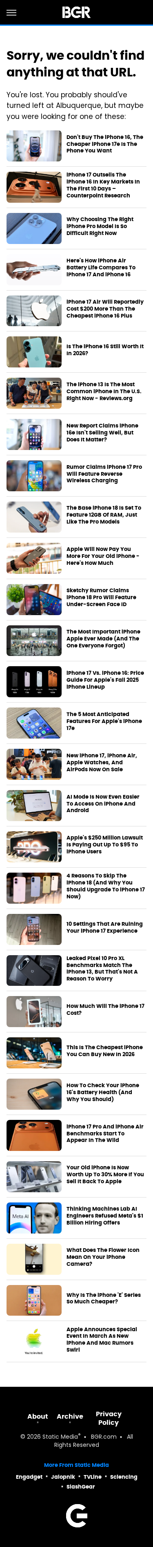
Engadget (29, 1476)
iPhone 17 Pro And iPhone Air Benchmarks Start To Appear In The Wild (105, 1134)
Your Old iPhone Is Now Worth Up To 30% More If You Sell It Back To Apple (105, 1174)
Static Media (60, 1437)
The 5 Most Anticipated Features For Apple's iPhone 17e (104, 721)
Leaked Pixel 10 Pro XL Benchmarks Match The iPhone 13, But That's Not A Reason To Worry (102, 969)
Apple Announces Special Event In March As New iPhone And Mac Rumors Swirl (102, 1340)
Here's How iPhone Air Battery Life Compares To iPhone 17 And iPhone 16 (101, 267)
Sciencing (123, 1476)
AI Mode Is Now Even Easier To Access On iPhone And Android (103, 804)
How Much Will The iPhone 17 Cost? (105, 1009)
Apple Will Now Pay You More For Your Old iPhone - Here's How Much (103, 556)
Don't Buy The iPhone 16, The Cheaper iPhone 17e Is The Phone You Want (105, 144)
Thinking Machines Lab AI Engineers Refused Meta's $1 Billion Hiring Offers (105, 1216)
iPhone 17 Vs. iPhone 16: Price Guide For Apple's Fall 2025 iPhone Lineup (105, 680)
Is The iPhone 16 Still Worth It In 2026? (105, 350)
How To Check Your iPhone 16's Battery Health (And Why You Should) (103, 1092)
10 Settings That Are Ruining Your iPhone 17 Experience (105, 927)
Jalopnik (63, 1476)
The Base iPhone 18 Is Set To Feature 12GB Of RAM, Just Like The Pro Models (104, 515)
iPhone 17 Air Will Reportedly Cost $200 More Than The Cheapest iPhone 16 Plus (105, 309)
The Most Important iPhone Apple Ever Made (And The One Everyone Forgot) (103, 639)
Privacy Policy (109, 1418)
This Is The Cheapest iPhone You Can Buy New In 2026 (105, 1051)
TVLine (93, 1476)
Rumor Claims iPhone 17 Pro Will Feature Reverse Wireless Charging (104, 474)
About (37, 1416)
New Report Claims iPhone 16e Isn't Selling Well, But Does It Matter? (102, 433)
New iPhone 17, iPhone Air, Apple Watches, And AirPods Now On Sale (102, 762)
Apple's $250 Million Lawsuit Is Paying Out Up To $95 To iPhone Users (105, 845)
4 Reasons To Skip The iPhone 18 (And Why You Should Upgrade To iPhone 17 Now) (106, 886)
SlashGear (81, 1486)
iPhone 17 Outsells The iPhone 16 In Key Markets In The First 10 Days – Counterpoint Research (103, 185)
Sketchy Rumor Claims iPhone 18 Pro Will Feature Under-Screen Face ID (101, 597)
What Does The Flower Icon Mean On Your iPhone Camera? (103, 1257)
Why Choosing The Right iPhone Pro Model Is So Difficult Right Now (100, 226)
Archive (70, 1416)
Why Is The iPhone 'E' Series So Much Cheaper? (104, 1298)
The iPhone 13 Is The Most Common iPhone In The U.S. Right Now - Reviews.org (104, 391)
